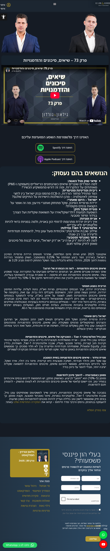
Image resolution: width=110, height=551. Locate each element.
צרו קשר (25, 501)
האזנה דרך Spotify (62, 147)
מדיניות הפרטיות (94, 526)
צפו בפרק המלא (96, 410)
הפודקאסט (23, 491)
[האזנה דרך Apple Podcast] (40, 159)
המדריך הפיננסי (41, 491)
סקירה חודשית (30, 496)
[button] (3, 16)
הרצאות (45, 496)
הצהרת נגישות (28, 505)
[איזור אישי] (9, 5)
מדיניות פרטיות (41, 510)
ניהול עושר (30, 486)
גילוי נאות (44, 505)
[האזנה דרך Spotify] (40, 147)
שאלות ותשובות (41, 501)
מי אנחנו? (44, 486)
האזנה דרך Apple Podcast (58, 159)
